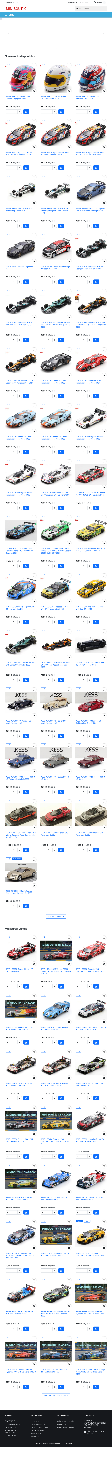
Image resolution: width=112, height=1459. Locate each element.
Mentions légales (38, 1424)
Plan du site (36, 1433)
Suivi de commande (65, 1421)
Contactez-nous (11, 2)
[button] (85, 2)
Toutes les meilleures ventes (56, 1395)
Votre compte (62, 1415)
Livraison (34, 1421)
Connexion (61, 1424)
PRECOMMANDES (12, 1424)
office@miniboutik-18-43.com (96, 1432)
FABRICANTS (10, 1427)
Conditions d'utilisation (40, 1427)
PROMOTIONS (10, 1435)
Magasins (35, 1436)
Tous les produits (56, 916)
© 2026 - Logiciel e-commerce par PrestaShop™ (56, 1443)
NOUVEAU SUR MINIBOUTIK (11, 1431)
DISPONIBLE (10, 1421)
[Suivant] (103, 33)
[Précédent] (8, 33)
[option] (56, 34)
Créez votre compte (65, 1427)
